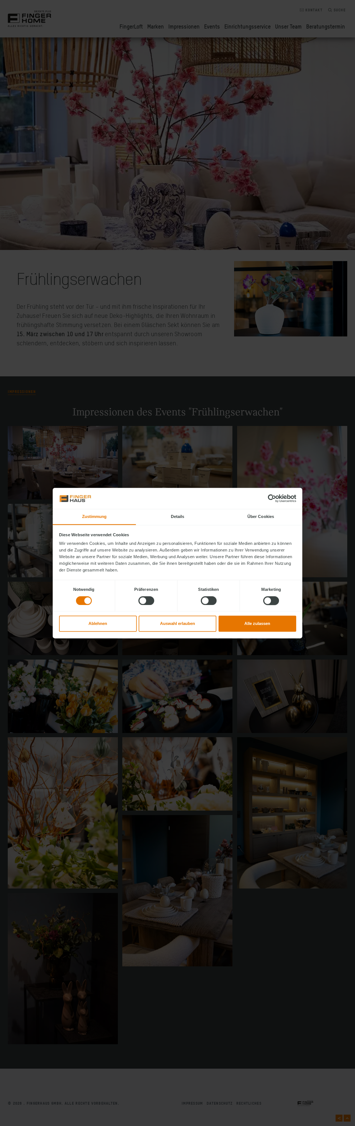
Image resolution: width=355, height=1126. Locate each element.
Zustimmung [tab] (94, 516)
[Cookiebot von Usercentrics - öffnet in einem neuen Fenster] (272, 498)
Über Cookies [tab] (260, 516)
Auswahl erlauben (177, 623)
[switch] (146, 600)
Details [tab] (177, 516)
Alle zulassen (257, 623)
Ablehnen (97, 623)
